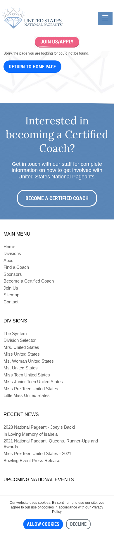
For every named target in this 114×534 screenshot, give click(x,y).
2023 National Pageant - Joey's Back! (39, 427)
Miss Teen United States (27, 374)
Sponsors (13, 274)
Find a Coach (16, 267)
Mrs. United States (21, 347)
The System (15, 333)
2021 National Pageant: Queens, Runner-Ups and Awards (51, 443)
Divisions (12, 253)
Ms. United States (21, 367)
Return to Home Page (32, 67)
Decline (78, 524)
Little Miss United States (27, 395)
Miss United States (22, 354)
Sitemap (11, 294)
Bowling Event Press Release (32, 460)
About (9, 260)
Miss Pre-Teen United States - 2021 (37, 453)
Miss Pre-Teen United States (31, 388)
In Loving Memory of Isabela (31, 434)
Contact (11, 301)
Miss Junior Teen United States (33, 381)
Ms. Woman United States (29, 361)
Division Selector (20, 340)
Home (9, 246)
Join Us (11, 287)
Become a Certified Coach (57, 198)
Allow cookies (43, 524)
